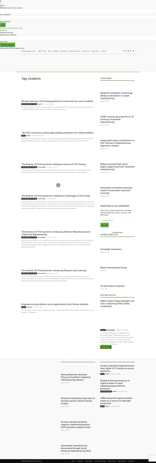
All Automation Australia (112, 286)
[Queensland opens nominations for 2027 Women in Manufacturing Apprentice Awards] (117, 134)
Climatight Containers (111, 249)
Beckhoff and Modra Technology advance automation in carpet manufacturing (116, 96)
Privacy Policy (122, 461)
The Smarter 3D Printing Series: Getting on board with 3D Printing (53, 164)
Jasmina (29, 307)
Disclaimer (3, 30)
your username (5, 14)
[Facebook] (123, 51)
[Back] (0, 3)
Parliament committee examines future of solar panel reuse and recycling (116, 190)
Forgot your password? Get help (11, 28)
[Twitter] (133, 51)
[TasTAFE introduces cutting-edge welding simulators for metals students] (58, 122)
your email (3, 41)
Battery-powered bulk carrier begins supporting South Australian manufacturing (117, 167)
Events (23, 307)
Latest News (106, 78)
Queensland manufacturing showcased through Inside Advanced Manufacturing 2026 (76, 448)
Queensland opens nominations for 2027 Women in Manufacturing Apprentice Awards (117, 143)
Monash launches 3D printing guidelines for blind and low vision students (57, 101)
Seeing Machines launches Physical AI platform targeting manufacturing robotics (75, 377)
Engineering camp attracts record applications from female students (54, 304)
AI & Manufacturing (106, 391)
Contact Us (131, 461)
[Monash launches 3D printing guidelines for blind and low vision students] (58, 91)
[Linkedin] (128, 51)
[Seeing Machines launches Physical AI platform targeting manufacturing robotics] (78, 368)
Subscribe (104, 225)
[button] (132, 69)
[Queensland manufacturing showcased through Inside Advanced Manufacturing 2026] (78, 439)
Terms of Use (112, 461)
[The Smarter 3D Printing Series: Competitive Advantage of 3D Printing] (58, 185)
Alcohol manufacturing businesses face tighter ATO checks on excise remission (117, 368)
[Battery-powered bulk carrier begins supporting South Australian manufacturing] (117, 157)
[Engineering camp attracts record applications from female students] (58, 294)
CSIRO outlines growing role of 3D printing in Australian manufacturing (117, 119)
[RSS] (131, 51)
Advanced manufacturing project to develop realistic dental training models (78, 401)
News (23, 135)
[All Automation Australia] (117, 279)
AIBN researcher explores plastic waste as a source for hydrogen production (116, 401)
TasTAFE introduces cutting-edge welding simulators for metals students (57, 132)
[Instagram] (125, 51)
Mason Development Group (113, 267)
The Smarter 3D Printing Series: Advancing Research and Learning (53, 270)
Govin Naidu (42, 167)
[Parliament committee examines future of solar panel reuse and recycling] (117, 181)
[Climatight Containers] (117, 243)
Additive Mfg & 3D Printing (29, 104)
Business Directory (109, 235)
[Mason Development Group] (117, 261)
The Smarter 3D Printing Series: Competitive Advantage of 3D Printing (55, 196)
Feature (103, 330)
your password (5, 21)
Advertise (80, 461)
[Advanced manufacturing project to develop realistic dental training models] (78, 392)
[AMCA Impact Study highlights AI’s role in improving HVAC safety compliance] (117, 317)
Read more (105, 347)
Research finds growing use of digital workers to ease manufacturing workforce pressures (115, 384)
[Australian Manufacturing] (36, 60)
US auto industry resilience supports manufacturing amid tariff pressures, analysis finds (76, 424)
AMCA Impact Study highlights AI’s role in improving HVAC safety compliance (117, 304)
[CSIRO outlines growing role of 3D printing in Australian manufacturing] (117, 110)
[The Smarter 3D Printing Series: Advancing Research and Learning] (58, 260)
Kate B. (40, 104)
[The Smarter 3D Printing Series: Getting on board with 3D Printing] (58, 154)
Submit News (89, 461)
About (73, 461)
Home (23, 75)
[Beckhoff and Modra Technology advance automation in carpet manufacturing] (117, 86)
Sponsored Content (107, 330)
